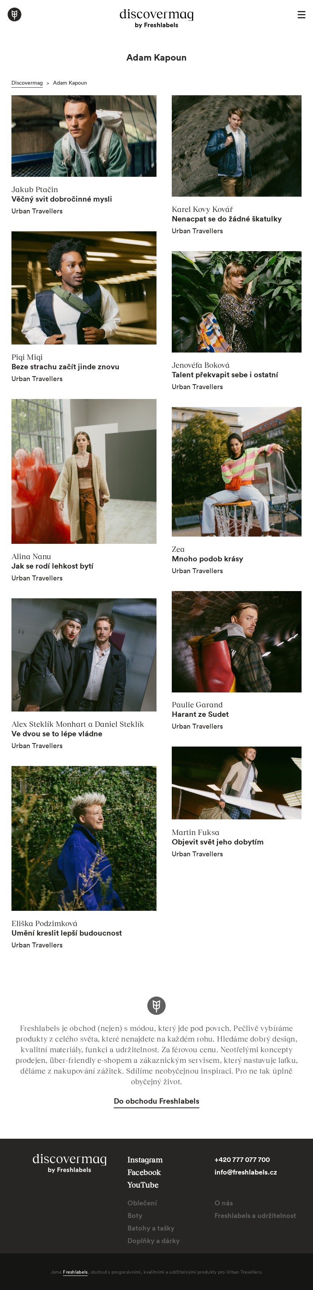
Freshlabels (75, 1271)
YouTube (142, 1184)
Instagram (145, 1159)
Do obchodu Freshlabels (156, 1100)
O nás (224, 1202)
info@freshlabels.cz (246, 1171)
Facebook (144, 1171)
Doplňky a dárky (153, 1240)
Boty (134, 1215)
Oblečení (142, 1202)
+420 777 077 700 (242, 1159)
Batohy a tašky (150, 1227)
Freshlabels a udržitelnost (255, 1215)
